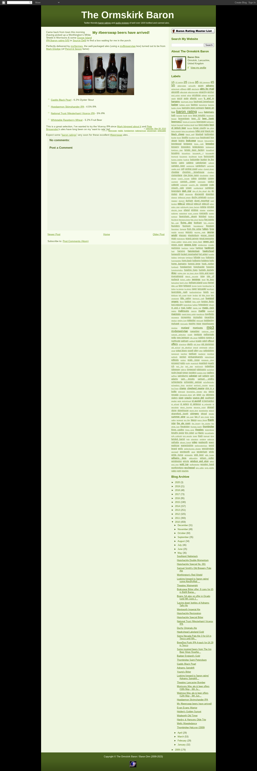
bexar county (199, 128)
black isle (209, 131)
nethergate (209, 334)
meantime (209, 317)
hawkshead (208, 251)
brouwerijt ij (198, 153)
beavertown (184, 118)
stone (174, 410)
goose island (207, 235)
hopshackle (199, 267)
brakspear (191, 140)
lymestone (203, 305)
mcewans (175, 317)
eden (212, 204)
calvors (211, 163)
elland (187, 210)
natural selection (178, 335)
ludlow (195, 305)
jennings (196, 279)
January (182, 744)
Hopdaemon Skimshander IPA (67, 106)
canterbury (200, 166)
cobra (194, 178)
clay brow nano (191, 175)
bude (200, 156)
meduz (174, 320)
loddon (188, 301)
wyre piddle (209, 468)
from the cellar (194, 229)
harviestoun (193, 251)
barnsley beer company (193, 108)
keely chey (184, 283)
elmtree (194, 210)
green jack (208, 241)
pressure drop (207, 360)
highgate (181, 257)
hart (172, 251)
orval (173, 351)
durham (189, 201)
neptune (198, 334)
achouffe (192, 86)
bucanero (183, 156)
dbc (209, 191)
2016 (178, 498)
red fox (179, 366)
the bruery (196, 423)
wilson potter (207, 458)
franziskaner (198, 226)
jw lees (210, 279)
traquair (207, 436)
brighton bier (177, 150)
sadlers (210, 373)
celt (182, 169)
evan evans (193, 213)
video (194, 442)
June (180, 549)
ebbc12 (181, 203)
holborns (196, 261)
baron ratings (104, 23)
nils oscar (194, 338)
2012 (178, 514)
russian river (201, 373)
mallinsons (183, 311)
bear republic (199, 115)
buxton (204, 159)
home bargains (179, 264)
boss (197, 138)
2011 (178, 518)
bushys (186, 160)
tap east (190, 417)
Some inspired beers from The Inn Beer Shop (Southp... (194, 650)
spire (179, 401)
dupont (181, 201)
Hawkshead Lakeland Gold (190, 632)
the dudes (206, 423)
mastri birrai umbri (189, 314)
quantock (194, 363)
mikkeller (191, 320)
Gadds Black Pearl (61, 99)
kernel (211, 283)
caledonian (201, 163)
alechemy (195, 89)
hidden (174, 257)
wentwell (174, 452)
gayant (181, 232)
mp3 (210, 327)
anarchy (203, 92)
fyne (212, 229)
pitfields (175, 360)
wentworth (185, 452)
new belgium (183, 338)
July (180, 545)
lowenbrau (188, 305)
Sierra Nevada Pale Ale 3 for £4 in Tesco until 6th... (194, 637)
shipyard (181, 392)
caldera (189, 163)
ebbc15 (205, 204)
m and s (175, 308)
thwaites (199, 429)
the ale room (183, 423)
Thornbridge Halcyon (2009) (191, 727)
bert (196, 125)
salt (199, 376)
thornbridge (208, 426)
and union (175, 95)
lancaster (202, 289)
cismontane (176, 175)
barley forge (176, 108)
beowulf (180, 125)
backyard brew (187, 102)
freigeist (183, 229)
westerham (151, 131)
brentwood (176, 144)
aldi (189, 89)
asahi (173, 98)
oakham (184, 341)
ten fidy (187, 420)
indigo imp (182, 273)
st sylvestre (207, 404)
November (183, 529)
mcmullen (197, 317)
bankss (194, 105)
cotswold (183, 185)
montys (192, 324)
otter (201, 351)
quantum (203, 363)
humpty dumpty (206, 270)
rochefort (210, 370)
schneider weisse (193, 382)
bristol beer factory (194, 150)
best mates (204, 125)
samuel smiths (206, 379)
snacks (188, 397)
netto (173, 338)
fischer (201, 220)
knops (194, 286)
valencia (210, 439)
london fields (207, 301)
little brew (206, 295)
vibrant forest (185, 442)
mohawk (175, 324)
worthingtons (177, 468)
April (180, 732)
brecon (200, 141)
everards (203, 213)
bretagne (188, 144)
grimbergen (202, 245)
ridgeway (175, 369)
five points (209, 220)
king (181, 286)
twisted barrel (178, 439)
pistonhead (209, 357)
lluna (182, 302)
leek (212, 292)
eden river (175, 207)
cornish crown (187, 182)
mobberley (209, 320)
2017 (178, 494)
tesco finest (202, 420)
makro (173, 311)
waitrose (175, 445)
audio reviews (122, 23)
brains (181, 141)
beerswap (112, 131)
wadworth (203, 442)
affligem (183, 89)
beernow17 (176, 121)
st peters (184, 404)
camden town (178, 166)
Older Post (159, 234)
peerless (210, 354)
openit (195, 347)
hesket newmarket (189, 254)
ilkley (174, 273)
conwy (211, 178)
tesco (194, 420)
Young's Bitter (184, 671)
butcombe (195, 159)
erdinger (174, 213)
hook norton (208, 264)
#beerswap (116, 134)
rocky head (176, 373)
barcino (211, 105)
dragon (174, 197)
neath (190, 335)
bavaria (179, 115)
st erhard (175, 404)
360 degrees (204, 82)
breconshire (209, 141)
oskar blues (181, 351)
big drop (210, 128)
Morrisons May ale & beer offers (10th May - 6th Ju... (193, 687)
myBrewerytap (128, 46)
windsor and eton (199, 461)
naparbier (194, 331)
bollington (209, 134)
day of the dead (199, 191)
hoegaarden (176, 261)
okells (190, 344)
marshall (210, 311)
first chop (194, 220)
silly (194, 395)
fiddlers (211, 216)
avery (200, 98)
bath (173, 115)
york (179, 471)
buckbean (193, 156)
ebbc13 (189, 204)
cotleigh (175, 185)
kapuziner (175, 283)
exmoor (174, 216)
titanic (201, 433)
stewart (210, 407)
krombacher (207, 286)
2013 (178, 510)
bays (190, 115)
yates (173, 471)
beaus (173, 119)
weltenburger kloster (192, 449)
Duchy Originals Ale (187, 628)
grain (173, 238)
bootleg (192, 138)
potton (183, 360)
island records (191, 276)
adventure (175, 89)
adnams (210, 85)
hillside (197, 257)
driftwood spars (184, 197)
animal (183, 95)
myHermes (77, 46)
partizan (193, 354)
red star (189, 366)
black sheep (177, 134)
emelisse (210, 210)
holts (211, 261)
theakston (185, 427)
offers (174, 344)
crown (189, 188)
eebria (203, 207)
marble (201, 311)
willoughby (193, 458)
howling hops (191, 270)
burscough (209, 156)
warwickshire (187, 445)
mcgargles (186, 317)
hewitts (211, 254)
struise (211, 414)
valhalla (175, 442)
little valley (185, 298)
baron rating (186, 111)
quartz (211, 363)
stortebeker (203, 411)
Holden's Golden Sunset (189, 711)
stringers (194, 413)
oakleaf (192, 341)
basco (200, 112)
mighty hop (182, 320)
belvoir (174, 125)
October (182, 533)
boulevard (205, 137)
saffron (174, 376)
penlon (183, 357)
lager (194, 289)
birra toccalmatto (188, 131)
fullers (205, 229)
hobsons (210, 257)
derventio (189, 194)
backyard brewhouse (204, 102)
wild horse (209, 455)
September (183, 537)
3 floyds (191, 82)
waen (211, 442)
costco (211, 182)
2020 (178, 482)
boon (179, 138)
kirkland (187, 286)
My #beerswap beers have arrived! (121, 32)
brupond (174, 156)
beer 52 (195, 118)
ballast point (184, 105)
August (181, 541)
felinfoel (202, 216)
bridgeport (210, 147)
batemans (209, 112)
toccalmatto (209, 433)
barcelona (203, 105)
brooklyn (175, 153)
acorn (201, 86)
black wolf (190, 134)
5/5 (173, 85)
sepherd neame (201, 385)
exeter (211, 213)
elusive (202, 210)
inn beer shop (193, 273)
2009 (178, 749)
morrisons (198, 327)
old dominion (207, 344)
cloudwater (204, 175)
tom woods (187, 436)
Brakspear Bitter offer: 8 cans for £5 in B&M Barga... (195, 590)
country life (193, 185)
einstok (210, 207)
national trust (140, 131)
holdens (205, 261)
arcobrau (196, 95)
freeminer (175, 229)
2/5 (185, 82)
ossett (190, 351)
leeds (206, 292)
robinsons (201, 369)
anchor (210, 92)
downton (210, 194)
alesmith (175, 92)
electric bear (176, 210)
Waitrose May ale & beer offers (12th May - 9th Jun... (192, 694)
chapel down (209, 169)
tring (212, 436)
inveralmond (177, 276)
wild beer (199, 455)
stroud (204, 414)
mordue (174, 328)
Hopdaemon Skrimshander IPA (192, 699)
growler (211, 245)
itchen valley (185, 280)
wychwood (189, 467)
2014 (178, 506)
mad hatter (186, 308)
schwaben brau (178, 385)
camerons (190, 166)
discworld (199, 194)
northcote (175, 341)
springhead (186, 401)
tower (195, 436)
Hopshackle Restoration (189, 613)
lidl (200, 295)
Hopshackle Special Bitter (190, 617)
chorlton (211, 172)
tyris (188, 439)
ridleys (183, 370)
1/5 (172, 82)
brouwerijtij (210, 153)
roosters (192, 373)
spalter (174, 401)
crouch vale (177, 188)
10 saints (179, 82)
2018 (178, 490)
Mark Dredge (53, 48)
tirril (196, 433)
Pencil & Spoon (73, 48)
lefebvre (174, 295)
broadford (210, 150)
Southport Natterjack (187, 556)
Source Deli (79, 40)
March (181, 736)
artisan (204, 95)
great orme (187, 242)
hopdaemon (129, 131)
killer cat (174, 286)
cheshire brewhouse (193, 172)
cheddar (175, 172)
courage (204, 185)
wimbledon (176, 461)
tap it (197, 417)
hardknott (209, 248)
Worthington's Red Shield (189, 574)
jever (204, 280)
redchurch (199, 366)
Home (106, 234)
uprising (203, 439)
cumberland (198, 188)
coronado (201, 182)
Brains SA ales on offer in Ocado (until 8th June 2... (193, 597)
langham (210, 289)
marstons (176, 314)
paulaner (201, 354)
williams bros (178, 458)
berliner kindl (189, 125)
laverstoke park (179, 292)
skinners (210, 395)
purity (188, 363)
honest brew (194, 264)
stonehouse (183, 410)
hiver (203, 257)
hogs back (187, 261)
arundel (211, 95)
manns (194, 311)
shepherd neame (195, 388)
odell (204, 341)
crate (211, 185)
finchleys (174, 220)
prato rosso (194, 360)
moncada (184, 324)
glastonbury (193, 235)
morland (185, 327)
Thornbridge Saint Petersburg (191, 660)
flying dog (186, 222)
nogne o (210, 338)
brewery (175, 147)
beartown (210, 115)
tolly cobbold (176, 436)
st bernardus (208, 401)
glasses (182, 235)
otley (196, 351)
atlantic (193, 98)
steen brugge (186, 407)
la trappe (180, 289)
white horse (177, 455)
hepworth (175, 254)
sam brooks (188, 379)
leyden (195, 295)
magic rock (208, 307)
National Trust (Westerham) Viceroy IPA (73, 113)
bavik (185, 115)
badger (174, 104)
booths (185, 137)
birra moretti (176, 131)
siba (205, 392)
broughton (186, 153)
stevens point (200, 407)
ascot (179, 98)
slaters (174, 398)
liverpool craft (198, 298)
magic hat (197, 308)
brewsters (185, 147)
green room (177, 245)
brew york (199, 144)
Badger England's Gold (188, 656)
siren (199, 395)
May (180, 553)
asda (186, 98)
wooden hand (207, 464)
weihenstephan (201, 446)
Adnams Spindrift (185, 667)
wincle (186, 461)
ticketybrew (209, 430)
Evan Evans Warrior (187, 707)
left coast (182, 295)
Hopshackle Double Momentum (193, 560)
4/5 (212, 82)
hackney (184, 248)
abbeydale (181, 86)
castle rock (175, 169)
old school (175, 347)
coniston (202, 178)
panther (184, 354)
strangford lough (179, 414)
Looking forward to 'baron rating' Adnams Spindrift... (193, 677)
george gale (199, 232)
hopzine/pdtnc (177, 270)
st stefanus (195, 404)
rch (172, 366)
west (193, 452)
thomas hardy (196, 427)
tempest (180, 420)
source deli (198, 397)
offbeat (211, 341)
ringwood (191, 369)
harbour (199, 248)
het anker (203, 254)
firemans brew (184, 220)
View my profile (198, 67)
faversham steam (188, 216)
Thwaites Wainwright (187, 585)
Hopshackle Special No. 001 (191, 564)
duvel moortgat (201, 201)
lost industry (177, 305)
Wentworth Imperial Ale (188, 609)
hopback (174, 267)
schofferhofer (208, 382)
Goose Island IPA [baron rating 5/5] (69, 39)
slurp (181, 397)
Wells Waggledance (187, 723)
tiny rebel (189, 433)
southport (209, 398)
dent (181, 194)
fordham (198, 223)
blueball (199, 134)
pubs (182, 363)
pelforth (174, 357)
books (173, 138)
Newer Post (54, 234)
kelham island (195, 283)
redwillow (209, 366)
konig (199, 286)
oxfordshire (208, 351)
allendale (183, 92)
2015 (178, 502)
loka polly (196, 302)
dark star (186, 191)
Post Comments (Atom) (76, 241)
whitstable (162, 131)
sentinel (189, 385)
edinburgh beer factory (189, 207)
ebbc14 (197, 204)
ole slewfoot (186, 347)
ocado (199, 341)
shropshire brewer (194, 392)
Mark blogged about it (129, 126)
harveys (181, 251)
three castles (177, 430)
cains (181, 163)
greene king (190, 244)
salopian (193, 375)
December (183, 525)
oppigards (203, 347)
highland (189, 257)
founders (175, 226)
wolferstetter (194, 464)
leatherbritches (195, 292)
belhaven (210, 122)
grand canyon (192, 238)
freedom (210, 226)
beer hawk (208, 118)
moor (198, 324)
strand (211, 411)
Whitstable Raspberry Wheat (67, 120)
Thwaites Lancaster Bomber (191, 682)
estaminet (183, 213)
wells (180, 449)
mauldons (200, 314)
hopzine (210, 267)
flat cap (175, 223)
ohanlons (182, 344)
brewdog (210, 143)
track (200, 436)
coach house (183, 178)
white (211, 452)
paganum (175, 354)
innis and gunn (206, 273)
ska (203, 395)
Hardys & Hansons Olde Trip (191, 719)
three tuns (189, 430)
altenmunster (193, 92)
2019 (178, 486)
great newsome (206, 238)
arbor (189, 95)
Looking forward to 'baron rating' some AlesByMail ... (193, 580)
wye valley (200, 468)
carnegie (210, 166)
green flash (197, 242)
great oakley (176, 242)
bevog (189, 128)
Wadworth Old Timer (187, 715)
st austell (196, 401)
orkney (211, 347)
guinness (175, 248)
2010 (178, 522)
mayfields (209, 314)
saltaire (205, 376)
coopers (174, 182)
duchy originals (199, 197)
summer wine (178, 416)
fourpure (187, 226)
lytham (211, 305)
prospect (175, 363)
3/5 (196, 82)
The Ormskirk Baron (127, 15)
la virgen (187, 289)
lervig (189, 295)
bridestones (198, 147)
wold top (184, 464)
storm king (194, 411)
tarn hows (205, 417)
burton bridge (177, 160)
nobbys (201, 338)
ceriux (200, 169)
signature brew (186, 395)
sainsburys (183, 376)
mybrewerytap (179, 331)
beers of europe (189, 122)
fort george (209, 223)
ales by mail (207, 88)
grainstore (181, 239)
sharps (182, 388)
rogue (185, 373)
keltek (205, 283)
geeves (188, 232)
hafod (192, 248)
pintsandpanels (195, 357)
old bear (197, 344)
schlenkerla (176, 382)
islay (202, 276)
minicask (199, 320)
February (182, 740)
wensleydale (208, 449)
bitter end (199, 131)
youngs (184, 471)
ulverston (194, 439)
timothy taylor (177, 433)
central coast (191, 169)
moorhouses (208, 324)
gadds (120, 131)
